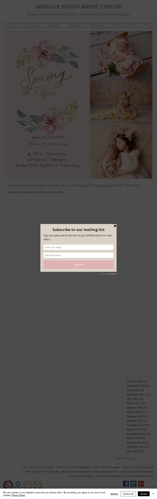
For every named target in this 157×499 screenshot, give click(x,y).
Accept (143, 493)
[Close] (153, 494)
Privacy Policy (18, 495)
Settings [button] (114, 493)
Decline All (128, 493)
